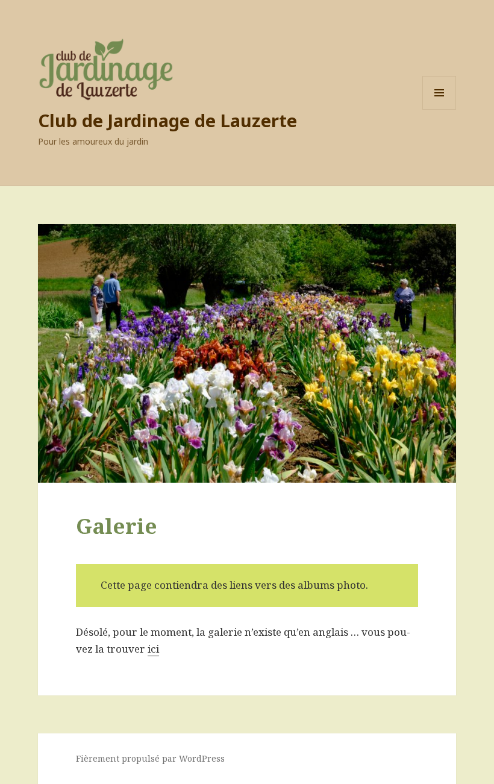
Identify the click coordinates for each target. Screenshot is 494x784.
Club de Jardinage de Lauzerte (167, 120)
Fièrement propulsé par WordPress (150, 758)
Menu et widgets (439, 109)
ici (153, 649)
